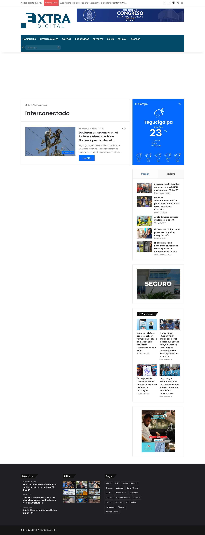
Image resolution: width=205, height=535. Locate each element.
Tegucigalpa (131, 502)
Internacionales (49, 39)
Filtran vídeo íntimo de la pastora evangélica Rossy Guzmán (167, 232)
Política (66, 39)
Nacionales (29, 39)
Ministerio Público (123, 497)
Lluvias (109, 497)
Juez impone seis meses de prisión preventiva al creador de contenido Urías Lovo (96, 3)
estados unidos (120, 493)
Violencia (122, 507)
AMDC (108, 483)
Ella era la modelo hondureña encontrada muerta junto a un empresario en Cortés (166, 247)
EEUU (108, 493)
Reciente (171, 174)
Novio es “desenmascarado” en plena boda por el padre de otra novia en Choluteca (166, 203)
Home (30, 105)
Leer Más (86, 158)
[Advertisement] (102, 75)
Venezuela (110, 507)
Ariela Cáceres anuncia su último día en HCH (166, 218)
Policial (122, 39)
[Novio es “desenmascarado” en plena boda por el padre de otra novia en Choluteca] (144, 201)
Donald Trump (132, 488)
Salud (110, 39)
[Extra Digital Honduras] (47, 20)
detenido (119, 488)
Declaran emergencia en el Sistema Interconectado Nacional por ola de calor (98, 136)
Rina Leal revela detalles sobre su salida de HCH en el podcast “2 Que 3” (166, 187)
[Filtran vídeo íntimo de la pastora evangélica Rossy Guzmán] (144, 233)
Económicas (82, 39)
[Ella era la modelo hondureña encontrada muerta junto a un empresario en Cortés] (144, 246)
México (109, 502)
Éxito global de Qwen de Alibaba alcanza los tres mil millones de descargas (147, 384)
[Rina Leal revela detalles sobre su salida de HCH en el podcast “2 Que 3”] (144, 188)
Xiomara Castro (112, 512)
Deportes (98, 39)
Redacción (85, 129)
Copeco (109, 488)
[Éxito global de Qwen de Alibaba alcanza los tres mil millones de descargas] (147, 370)
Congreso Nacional (130, 483)
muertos (136, 497)
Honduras (134, 493)
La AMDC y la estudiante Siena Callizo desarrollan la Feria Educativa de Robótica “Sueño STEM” (169, 386)
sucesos (119, 502)
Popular (145, 174)
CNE (117, 483)
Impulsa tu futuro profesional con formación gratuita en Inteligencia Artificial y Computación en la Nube (147, 342)
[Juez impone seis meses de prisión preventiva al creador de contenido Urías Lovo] (69, 484)
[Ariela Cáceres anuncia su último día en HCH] (144, 221)
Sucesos (135, 39)
